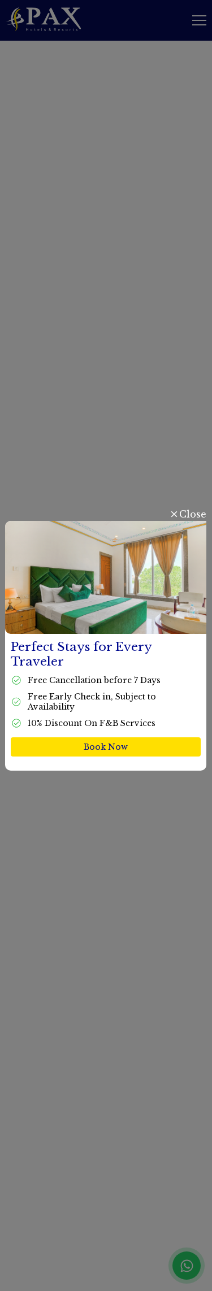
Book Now (106, 747)
